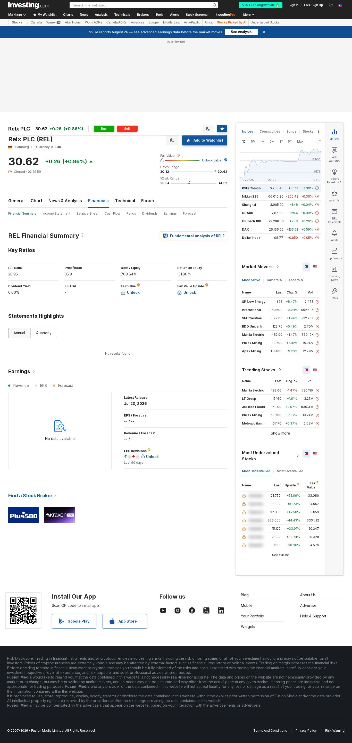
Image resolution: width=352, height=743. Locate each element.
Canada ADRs (116, 22)
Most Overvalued (290, 471)
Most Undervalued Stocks (260, 455)
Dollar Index (251, 238)
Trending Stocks (258, 369)
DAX (245, 229)
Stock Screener (197, 15)
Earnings (170, 213)
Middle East (171, 22)
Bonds (291, 131)
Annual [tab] (19, 333)
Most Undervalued (256, 471)
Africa (209, 22)
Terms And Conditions (270, 730)
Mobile (247, 605)
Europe (153, 22)
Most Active (251, 280)
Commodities (269, 131)
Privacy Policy (306, 730)
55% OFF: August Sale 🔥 (260, 5)
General (16, 200)
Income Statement (56, 213)
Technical (125, 200)
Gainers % (274, 280)
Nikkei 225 (250, 196)
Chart (36, 200)
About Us (308, 595)
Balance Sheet (87, 213)
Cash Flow (112, 213)
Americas (137, 22)
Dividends (150, 213)
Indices (247, 131)
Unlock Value (212, 160)
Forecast (189, 213)
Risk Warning (335, 730)
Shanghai (249, 205)
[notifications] (331, 4)
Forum (147, 200)
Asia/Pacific (192, 22)
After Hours (73, 22)
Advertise (308, 605)
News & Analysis (65, 200)
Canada (36, 22)
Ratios (131, 213)
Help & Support (313, 616)
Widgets (248, 626)
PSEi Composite (254, 188)
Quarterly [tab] (44, 333)
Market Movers (257, 266)
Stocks (17, 22)
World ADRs (93, 22)
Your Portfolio (252, 616)
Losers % (296, 280)
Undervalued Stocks (265, 22)
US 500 (247, 213)
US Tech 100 (251, 221)
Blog (245, 595)
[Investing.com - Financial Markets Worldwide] (28, 5)
